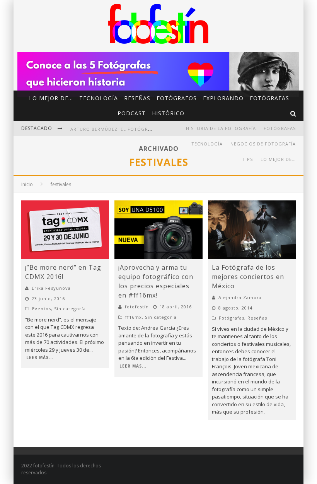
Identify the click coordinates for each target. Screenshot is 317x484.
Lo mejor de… (51, 98)
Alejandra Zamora (240, 297)
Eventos (41, 308)
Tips (247, 159)
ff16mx (133, 317)
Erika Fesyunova (51, 288)
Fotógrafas (269, 98)
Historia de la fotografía (221, 128)
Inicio (27, 184)
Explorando (223, 98)
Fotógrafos (177, 98)
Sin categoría (70, 308)
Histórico (168, 113)
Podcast (132, 113)
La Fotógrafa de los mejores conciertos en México (248, 276)
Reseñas (137, 98)
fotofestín (137, 307)
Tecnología (98, 98)
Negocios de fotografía (263, 144)
